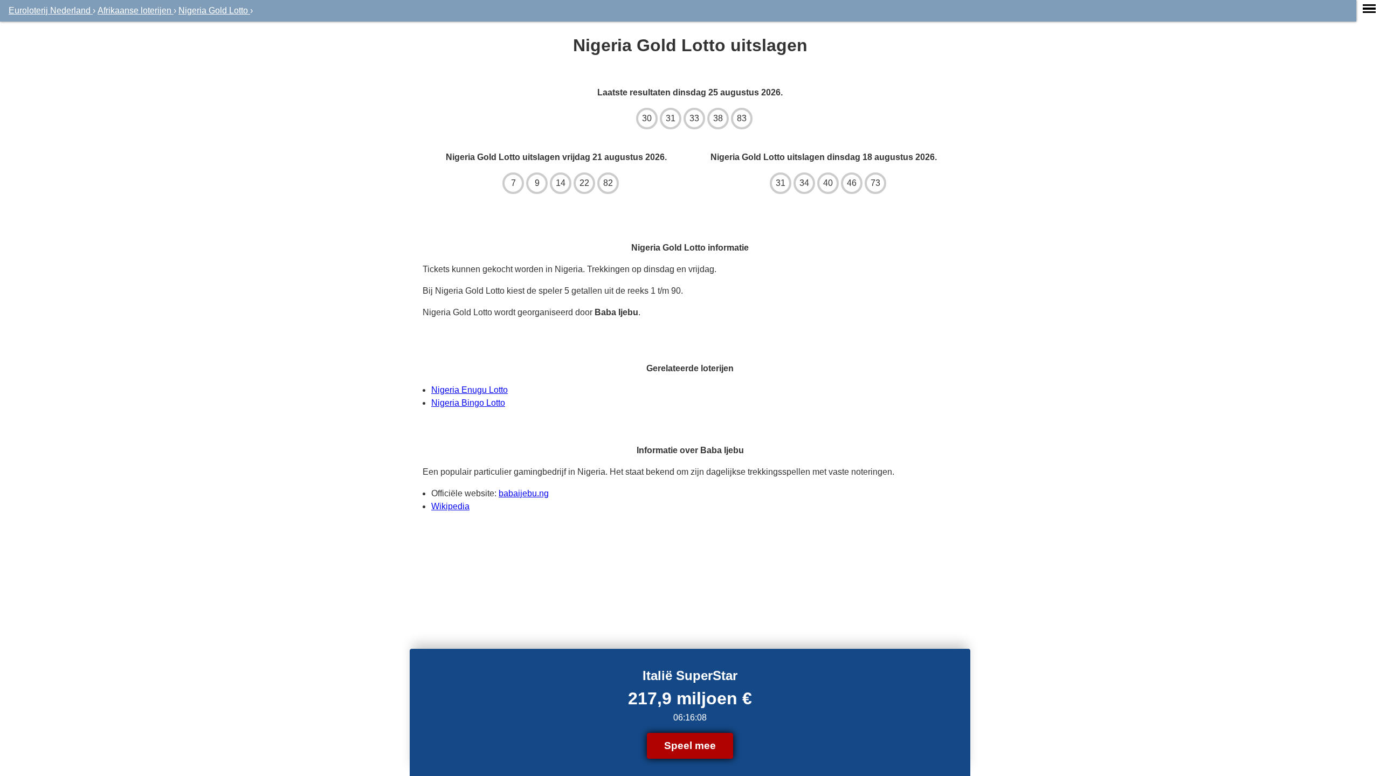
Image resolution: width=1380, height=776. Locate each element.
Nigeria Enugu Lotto (469, 389)
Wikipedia (450, 506)
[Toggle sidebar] (1369, 8)
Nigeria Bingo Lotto (468, 402)
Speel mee (690, 745)
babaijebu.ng (524, 493)
